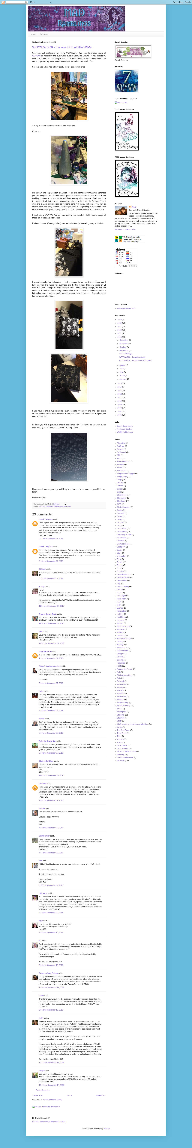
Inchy (119, 605)
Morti (134, 207)
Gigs (119, 584)
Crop (119, 525)
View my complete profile (125, 229)
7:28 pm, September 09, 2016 (51, 913)
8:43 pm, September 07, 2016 (51, 753)
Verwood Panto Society (126, 751)
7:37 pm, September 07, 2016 (51, 733)
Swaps (120, 727)
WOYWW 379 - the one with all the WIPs (62, 47)
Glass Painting (123, 587)
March (122, 376)
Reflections (121, 696)
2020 (119, 330)
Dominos (120, 541)
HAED (119, 593)
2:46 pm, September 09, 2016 (51, 800)
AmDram (120, 446)
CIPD (119, 504)
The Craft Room (123, 730)
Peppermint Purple (124, 669)
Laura (41, 996)
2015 (119, 383)
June (122, 368)
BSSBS (120, 483)
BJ (40, 941)
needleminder (122, 651)
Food (119, 568)
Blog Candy (122, 477)
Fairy (119, 559)
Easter (119, 550)
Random (120, 693)
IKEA (119, 602)
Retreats (120, 700)
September (124, 351)
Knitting (120, 614)
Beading (120, 464)
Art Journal (121, 452)
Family (119, 562)
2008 (119, 408)
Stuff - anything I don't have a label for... (133, 724)
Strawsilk (120, 718)
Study (119, 721)
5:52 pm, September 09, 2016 (51, 885)
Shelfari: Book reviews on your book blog (49, 1122)
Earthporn (49, 506)
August (123, 365)
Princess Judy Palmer (48, 973)
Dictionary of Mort (124, 535)
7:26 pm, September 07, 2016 (51, 711)
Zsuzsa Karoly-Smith (48, 614)
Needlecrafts (58, 506)
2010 (119, 401)
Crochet (120, 522)
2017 (119, 333)
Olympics (120, 654)
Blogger (107, 1129)
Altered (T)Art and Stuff (126, 308)
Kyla (41, 921)
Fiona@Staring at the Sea (50, 666)
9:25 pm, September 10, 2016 (51, 965)
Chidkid (42, 569)
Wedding (120, 755)
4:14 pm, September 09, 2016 (51, 853)
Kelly (41, 1018)
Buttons (42, 506)
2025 (119, 320)
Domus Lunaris (123, 544)
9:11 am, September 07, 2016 (51, 539)
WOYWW (36, 56)
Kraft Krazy (121, 617)
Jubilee (120, 608)
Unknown (43, 783)
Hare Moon (121, 599)
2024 (119, 323)
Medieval (120, 629)
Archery (120, 449)
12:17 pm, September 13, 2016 (51, 1063)
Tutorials (44, 34)
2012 (119, 394)
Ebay (119, 553)
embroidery (121, 556)
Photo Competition (124, 675)
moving (120, 641)
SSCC (119, 709)
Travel (119, 742)
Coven (119, 516)
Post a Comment (43, 1090)
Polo (119, 678)
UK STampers (122, 748)
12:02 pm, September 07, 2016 (51, 643)
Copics (120, 510)
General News (123, 577)
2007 (119, 411)
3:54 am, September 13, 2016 (51, 1010)
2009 (119, 404)
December (124, 340)
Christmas (121, 501)
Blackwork (121, 470)
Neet (41, 631)
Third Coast (121, 733)
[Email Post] (64, 504)
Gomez (120, 590)
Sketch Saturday (123, 706)
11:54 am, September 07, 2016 (51, 623)
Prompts (120, 687)
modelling (121, 635)
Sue (40, 861)
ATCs (119, 458)
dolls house (121, 538)
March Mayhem (123, 626)
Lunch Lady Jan (45, 519)
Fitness (120, 565)
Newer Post (37, 1095)
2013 (119, 391)
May (121, 372)
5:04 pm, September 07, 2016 (51, 683)
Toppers (120, 739)
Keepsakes (121, 611)
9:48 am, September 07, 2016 (51, 579)
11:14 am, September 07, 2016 (51, 606)
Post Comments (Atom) (52, 1100)
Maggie (120, 623)
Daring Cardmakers (125, 426)
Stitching (120, 715)
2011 (119, 397)
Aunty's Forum (123, 461)
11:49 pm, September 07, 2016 (51, 775)
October (123, 347)
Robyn (42, 1071)
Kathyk (42, 808)
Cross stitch (121, 529)
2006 (119, 415)
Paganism (121, 663)
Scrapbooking (122, 703)
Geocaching (122, 580)
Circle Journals (123, 507)
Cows (119, 519)
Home (33, 34)
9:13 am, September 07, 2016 (51, 561)
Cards (119, 489)
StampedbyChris (46, 761)
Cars (119, 492)
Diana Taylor (44, 836)
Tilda (119, 736)
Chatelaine (121, 498)
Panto (119, 666)
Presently (121, 681)
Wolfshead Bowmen (125, 432)
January (123, 379)
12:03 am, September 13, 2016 (51, 988)
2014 (119, 387)
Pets (119, 672)
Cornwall (120, 513)
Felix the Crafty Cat (47, 741)
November (124, 343)
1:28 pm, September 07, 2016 (51, 658)
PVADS (120, 690)
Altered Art (121, 443)
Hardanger (121, 596)
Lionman (120, 620)
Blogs (119, 480)
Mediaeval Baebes (124, 429)
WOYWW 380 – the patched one (132, 357)
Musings (120, 645)
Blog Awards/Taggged (126, 474)
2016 (119, 337)
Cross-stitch (122, 532)
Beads (119, 467)
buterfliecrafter (45, 651)
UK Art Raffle (122, 745)
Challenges (121, 495)
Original (120, 660)
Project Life (121, 684)
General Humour (124, 574)
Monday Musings (124, 638)
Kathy (41, 587)
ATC (118, 455)
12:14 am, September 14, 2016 (51, 1085)
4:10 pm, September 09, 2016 (51, 828)
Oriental (120, 657)
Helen (41, 691)
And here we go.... (126, 354)
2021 (119, 327)
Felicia (42, 719)
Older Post (100, 1095)
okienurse (43, 893)
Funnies (120, 571)
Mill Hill (120, 632)
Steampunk (121, 712)
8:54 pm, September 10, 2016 (51, 933)
